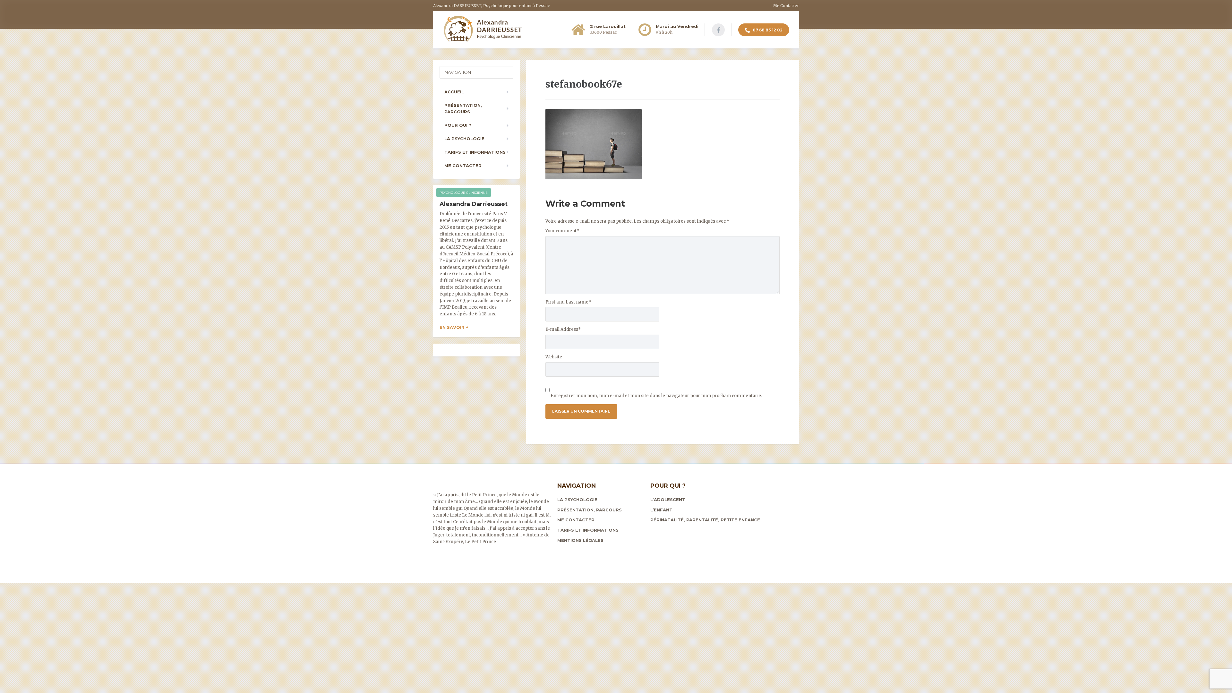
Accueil (454, 91)
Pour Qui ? (457, 125)
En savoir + (454, 327)
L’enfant (661, 509)
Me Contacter (786, 5)
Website (553, 357)
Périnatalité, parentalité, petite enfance (705, 519)
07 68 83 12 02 (767, 30)
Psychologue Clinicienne (464, 193)
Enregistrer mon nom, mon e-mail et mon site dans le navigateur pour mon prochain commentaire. (656, 395)
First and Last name (568, 302)
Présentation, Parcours (463, 109)
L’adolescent (667, 499)
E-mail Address (563, 329)
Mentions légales (580, 540)
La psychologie (464, 138)
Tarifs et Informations (475, 152)
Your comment (562, 231)
